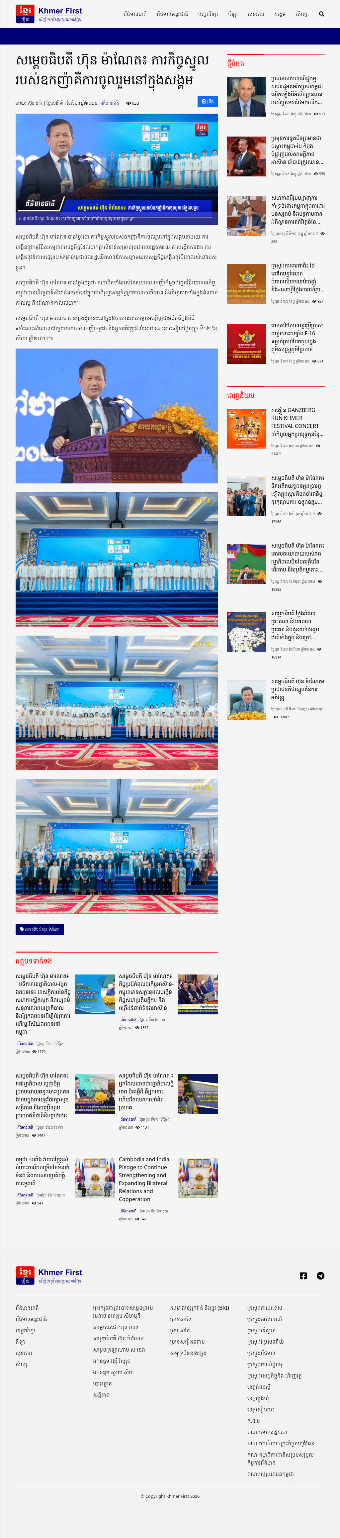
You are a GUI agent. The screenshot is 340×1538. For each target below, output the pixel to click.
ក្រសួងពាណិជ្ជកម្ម (264, 1364)
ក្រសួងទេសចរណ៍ (264, 1319)
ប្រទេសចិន (181, 1319)
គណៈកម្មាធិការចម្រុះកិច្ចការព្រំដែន (280, 1443)
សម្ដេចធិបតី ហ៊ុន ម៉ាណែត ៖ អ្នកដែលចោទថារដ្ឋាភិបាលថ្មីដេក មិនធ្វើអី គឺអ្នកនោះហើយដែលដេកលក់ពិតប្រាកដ (146, 1091)
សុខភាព (256, 14)
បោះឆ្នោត (102, 1383)
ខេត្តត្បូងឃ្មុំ (258, 1398)
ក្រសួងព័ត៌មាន (261, 1353)
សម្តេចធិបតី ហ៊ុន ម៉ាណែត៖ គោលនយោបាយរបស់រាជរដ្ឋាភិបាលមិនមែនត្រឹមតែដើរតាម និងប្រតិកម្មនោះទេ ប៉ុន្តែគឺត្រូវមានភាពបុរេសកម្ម (297, 557)
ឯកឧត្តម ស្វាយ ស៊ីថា (113, 1372)
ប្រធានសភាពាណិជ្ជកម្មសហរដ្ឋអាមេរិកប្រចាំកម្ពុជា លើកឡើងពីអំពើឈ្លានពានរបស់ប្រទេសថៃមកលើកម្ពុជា (297, 90)
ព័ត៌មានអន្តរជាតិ (172, 14)
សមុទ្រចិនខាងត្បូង (188, 1353)
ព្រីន (210, 101)
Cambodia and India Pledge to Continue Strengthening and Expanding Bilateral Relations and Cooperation (144, 1179)
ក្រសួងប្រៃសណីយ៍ (265, 1341)
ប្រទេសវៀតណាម (187, 1341)
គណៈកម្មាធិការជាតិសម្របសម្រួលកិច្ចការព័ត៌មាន (280, 1458)
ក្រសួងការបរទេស (264, 1307)
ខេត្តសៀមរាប (260, 1409)
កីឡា (233, 14)
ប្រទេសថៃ (180, 1330)
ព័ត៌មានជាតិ (135, 14)
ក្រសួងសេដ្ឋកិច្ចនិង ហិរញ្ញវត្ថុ (274, 1375)
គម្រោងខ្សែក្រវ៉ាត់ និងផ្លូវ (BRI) (199, 1307)
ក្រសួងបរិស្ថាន (261, 1330)
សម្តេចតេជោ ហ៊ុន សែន (116, 1327)
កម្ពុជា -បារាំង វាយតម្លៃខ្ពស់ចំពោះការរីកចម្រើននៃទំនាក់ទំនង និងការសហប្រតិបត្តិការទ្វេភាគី (42, 1171)
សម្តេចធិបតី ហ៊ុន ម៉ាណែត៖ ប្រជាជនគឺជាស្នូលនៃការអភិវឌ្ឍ (297, 689)
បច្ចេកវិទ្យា (208, 14)
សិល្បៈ (302, 14)
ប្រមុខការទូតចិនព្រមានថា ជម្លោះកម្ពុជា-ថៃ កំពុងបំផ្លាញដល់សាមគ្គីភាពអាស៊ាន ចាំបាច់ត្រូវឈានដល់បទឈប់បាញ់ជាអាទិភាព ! (296, 150)
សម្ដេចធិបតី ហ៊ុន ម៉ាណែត (41, 929)
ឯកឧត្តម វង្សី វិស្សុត (111, 1361)
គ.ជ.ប (253, 1420)
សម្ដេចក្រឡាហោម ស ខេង (119, 1349)
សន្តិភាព (101, 1394)
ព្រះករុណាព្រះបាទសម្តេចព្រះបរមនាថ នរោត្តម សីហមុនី (123, 1311)
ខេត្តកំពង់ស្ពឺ (259, 1386)
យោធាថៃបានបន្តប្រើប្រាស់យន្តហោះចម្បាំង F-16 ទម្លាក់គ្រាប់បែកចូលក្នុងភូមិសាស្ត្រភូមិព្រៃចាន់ (297, 337)
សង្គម (280, 14)
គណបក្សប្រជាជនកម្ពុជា (270, 1474)
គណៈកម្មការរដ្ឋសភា (267, 1432)
